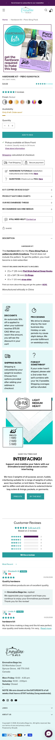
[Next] (49, 3)
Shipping (6, 154)
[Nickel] (4, 102)
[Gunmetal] (28, 102)
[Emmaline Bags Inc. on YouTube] (16, 700)
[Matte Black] (40, 102)
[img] (8, 577)
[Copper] (22, 102)
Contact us (31, 219)
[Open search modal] (45, 10)
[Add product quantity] (12, 125)
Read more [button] (46, 628)
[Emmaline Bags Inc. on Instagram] (7, 700)
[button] (41, 84)
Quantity (6, 120)
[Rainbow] (34, 102)
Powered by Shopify (9, 728)
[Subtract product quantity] (4, 125)
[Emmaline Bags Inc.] (27, 10)
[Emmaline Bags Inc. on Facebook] (3, 700)
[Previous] (6, 3)
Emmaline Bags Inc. (24, 723)
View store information (15, 148)
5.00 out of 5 (34, 527)
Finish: (8, 97)
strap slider (26, 279)
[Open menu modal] (3, 10)
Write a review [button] (27, 555)
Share (9, 228)
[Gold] (16, 102)
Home (5, 19)
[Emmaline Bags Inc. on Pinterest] (12, 700)
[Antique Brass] (10, 102)
